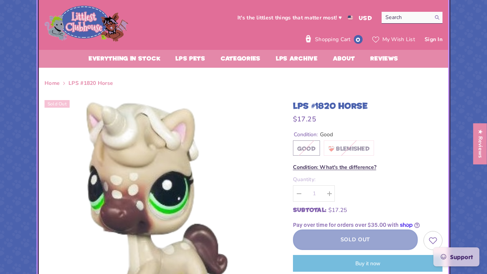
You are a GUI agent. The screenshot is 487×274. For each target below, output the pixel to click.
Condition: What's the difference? (334, 167)
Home (52, 83)
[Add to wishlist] (432, 240)
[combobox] (406, 17)
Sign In (433, 39)
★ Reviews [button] (480, 143)
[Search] (412, 18)
